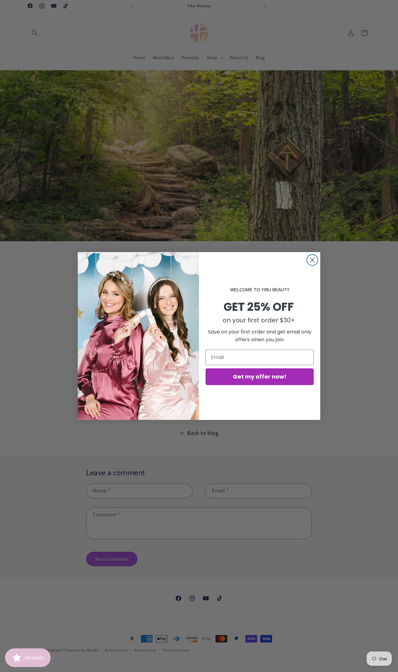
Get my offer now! (259, 376)
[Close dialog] (312, 260)
